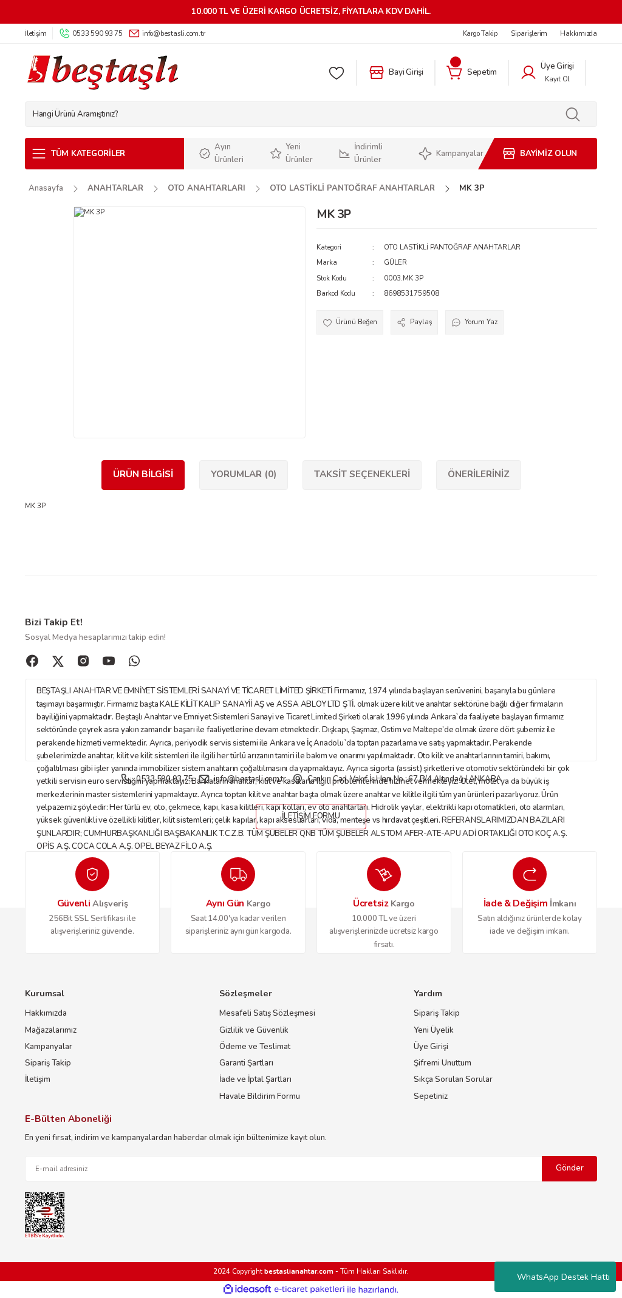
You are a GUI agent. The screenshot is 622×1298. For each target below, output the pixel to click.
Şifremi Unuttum (442, 1063)
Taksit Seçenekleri (362, 474)
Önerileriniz (479, 474)
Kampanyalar (48, 1046)
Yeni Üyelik (434, 1030)
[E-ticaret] (309, 1290)
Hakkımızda (46, 1013)
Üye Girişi (431, 1046)
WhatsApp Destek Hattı (563, 1277)
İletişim (37, 1079)
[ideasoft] (247, 1289)
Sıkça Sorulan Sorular (453, 1079)
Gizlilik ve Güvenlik (254, 1030)
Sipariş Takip (48, 1063)
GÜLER (395, 262)
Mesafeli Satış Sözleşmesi (267, 1013)
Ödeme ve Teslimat (254, 1046)
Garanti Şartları (246, 1063)
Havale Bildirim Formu (259, 1096)
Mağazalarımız (51, 1030)
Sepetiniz (431, 1096)
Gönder (570, 1168)
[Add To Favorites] (349, 322)
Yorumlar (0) (243, 474)
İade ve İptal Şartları (255, 1079)
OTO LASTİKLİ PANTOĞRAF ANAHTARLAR (452, 247)
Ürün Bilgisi (143, 474)
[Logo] (102, 72)
